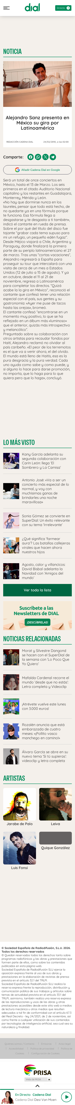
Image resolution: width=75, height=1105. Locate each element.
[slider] (37, 1089)
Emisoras (46, 1043)
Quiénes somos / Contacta (19, 1043)
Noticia (12, 51)
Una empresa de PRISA (37, 1069)
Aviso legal (65, 1043)
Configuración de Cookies (45, 1053)
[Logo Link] (32, 7)
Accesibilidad (16, 1048)
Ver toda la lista (37, 590)
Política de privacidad (42, 1048)
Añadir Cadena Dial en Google (40, 169)
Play (66, 1097)
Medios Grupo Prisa (37, 1079)
